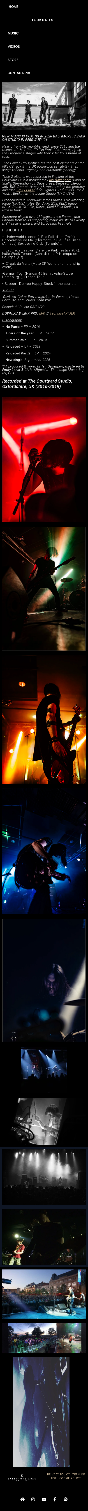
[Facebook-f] (54, 1499)
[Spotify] (65, 1499)
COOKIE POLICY (70, 1478)
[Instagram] (33, 1499)
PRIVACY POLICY (58, 1474)
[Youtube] (44, 1499)
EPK (41, 313)
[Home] (22, 1499)
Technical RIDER (62, 313)
